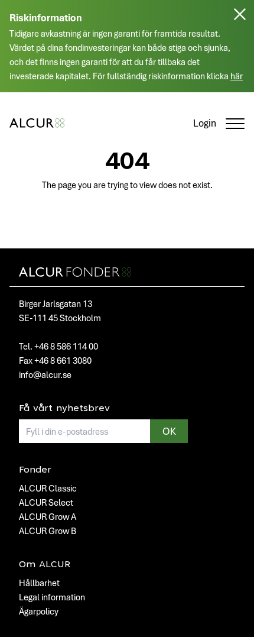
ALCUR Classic (48, 488)
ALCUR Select (46, 502)
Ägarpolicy (38, 611)
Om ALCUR (44, 565)
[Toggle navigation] (235, 123)
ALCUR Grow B (47, 530)
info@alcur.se (45, 374)
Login (204, 123)
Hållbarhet (39, 583)
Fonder (35, 470)
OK (169, 431)
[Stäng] (239, 51)
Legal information (52, 597)
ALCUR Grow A (47, 516)
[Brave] (36, 123)
